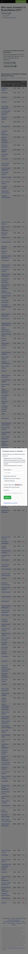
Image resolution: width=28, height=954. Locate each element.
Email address (7, 469)
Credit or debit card (9, 484)
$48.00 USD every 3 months (12, 478)
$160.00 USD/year (10, 481)
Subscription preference (10, 476)
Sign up (7, 497)
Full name (6, 490)
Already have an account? (10, 503)
